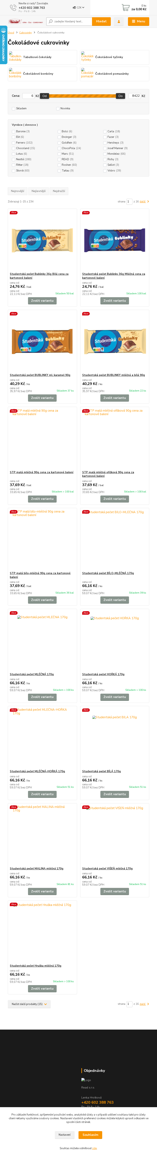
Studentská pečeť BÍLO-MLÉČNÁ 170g (108, 573)
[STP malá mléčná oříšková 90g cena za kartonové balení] (114, 439)
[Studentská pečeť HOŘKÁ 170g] (114, 641)
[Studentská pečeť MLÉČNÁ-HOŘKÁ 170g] (42, 738)
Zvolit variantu (42, 301)
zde (94, 1148)
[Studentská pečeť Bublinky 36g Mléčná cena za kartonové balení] (114, 240)
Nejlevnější (39, 191)
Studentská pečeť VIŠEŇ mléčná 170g (107, 868)
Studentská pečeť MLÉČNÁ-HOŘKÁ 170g (37, 771)
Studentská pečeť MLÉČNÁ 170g (32, 674)
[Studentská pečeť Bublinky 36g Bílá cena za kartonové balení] (42, 240)
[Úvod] (25, 21)
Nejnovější (17, 191)
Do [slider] (121, 96)
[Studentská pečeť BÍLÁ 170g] (114, 738)
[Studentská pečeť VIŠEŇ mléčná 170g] (114, 835)
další (143, 201)
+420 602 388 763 (32, 8)
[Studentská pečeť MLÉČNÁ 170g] (42, 641)
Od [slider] (45, 96)
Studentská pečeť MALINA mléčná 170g (36, 868)
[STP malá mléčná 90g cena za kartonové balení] (42, 439)
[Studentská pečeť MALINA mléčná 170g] (42, 835)
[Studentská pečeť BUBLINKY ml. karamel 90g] (42, 341)
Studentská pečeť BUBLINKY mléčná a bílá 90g (113, 375)
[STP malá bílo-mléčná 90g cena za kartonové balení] (42, 540)
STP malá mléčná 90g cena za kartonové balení (41, 472)
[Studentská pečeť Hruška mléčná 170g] (42, 932)
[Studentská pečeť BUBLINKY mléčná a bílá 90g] (114, 341)
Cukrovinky (25, 32)
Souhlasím (90, 1135)
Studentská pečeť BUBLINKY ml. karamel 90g (40, 375)
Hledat (101, 21)
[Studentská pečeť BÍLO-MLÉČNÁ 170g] (114, 540)
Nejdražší (59, 191)
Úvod (11, 32)
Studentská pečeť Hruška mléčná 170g (35, 966)
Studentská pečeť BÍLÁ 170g (101, 771)
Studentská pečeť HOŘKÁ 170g (103, 674)
